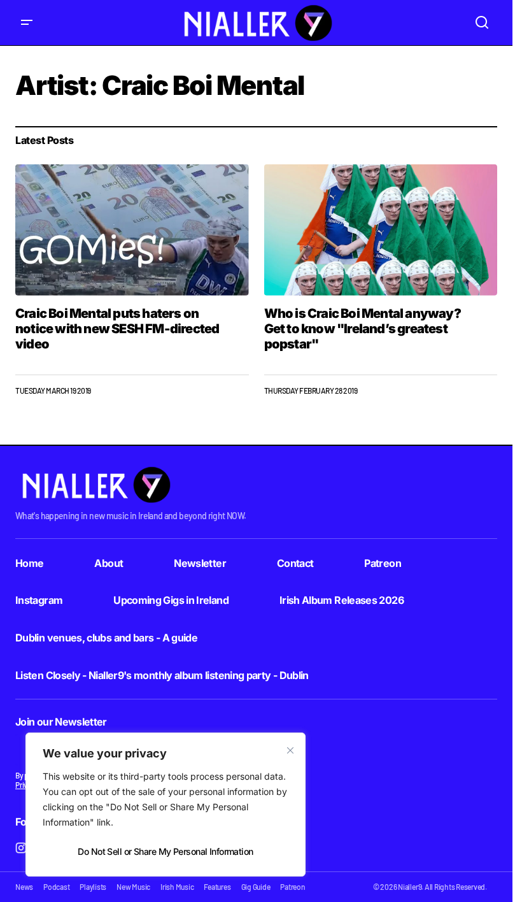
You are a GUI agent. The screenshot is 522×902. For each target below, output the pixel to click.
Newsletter (200, 563)
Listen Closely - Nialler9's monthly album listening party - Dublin (162, 675)
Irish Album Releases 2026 (341, 600)
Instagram (38, 600)
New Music (133, 886)
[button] (26, 22)
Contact (295, 563)
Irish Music (177, 886)
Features (217, 886)
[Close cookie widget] (290, 750)
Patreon (382, 563)
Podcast (56, 886)
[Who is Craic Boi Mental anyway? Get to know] (381, 230)
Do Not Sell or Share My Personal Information (165, 851)
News (24, 886)
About (108, 563)
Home (29, 563)
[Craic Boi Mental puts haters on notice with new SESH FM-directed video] (132, 230)
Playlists (93, 886)
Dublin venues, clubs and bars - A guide (106, 637)
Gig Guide (256, 886)
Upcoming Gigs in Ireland (171, 600)
